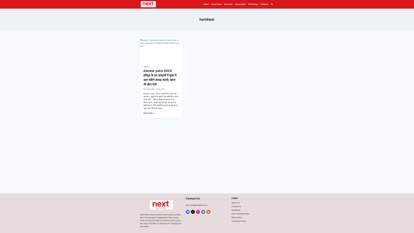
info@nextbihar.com (199, 205)
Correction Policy (238, 221)
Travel (146, 67)
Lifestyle (264, 4)
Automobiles (240, 4)
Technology (253, 4)
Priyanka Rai (150, 89)
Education (228, 4)
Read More (149, 113)
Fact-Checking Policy (240, 214)
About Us (235, 203)
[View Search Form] (272, 4)
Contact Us (236, 206)
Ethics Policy (236, 217)
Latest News (216, 4)
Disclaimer (235, 210)
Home (206, 4)
